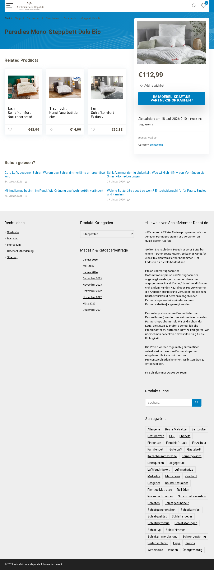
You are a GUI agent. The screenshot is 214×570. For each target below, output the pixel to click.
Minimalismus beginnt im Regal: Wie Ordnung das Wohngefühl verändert (54, 191)
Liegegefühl (177, 463)
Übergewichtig (192, 550)
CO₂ (172, 436)
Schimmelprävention (192, 496)
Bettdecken (33, 18)
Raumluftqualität (176, 483)
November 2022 (92, 297)
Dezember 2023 (92, 278)
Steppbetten (52, 18)
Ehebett (185, 436)
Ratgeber (154, 483)
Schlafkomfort (190, 509)
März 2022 (89, 303)
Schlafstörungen (186, 523)
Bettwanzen (156, 436)
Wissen (173, 550)
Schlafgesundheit (177, 503)
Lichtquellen (156, 463)
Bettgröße (199, 429)
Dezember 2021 (92, 309)
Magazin (12, 238)
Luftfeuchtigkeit (159, 469)
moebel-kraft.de (147, 137)
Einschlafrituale (176, 442)
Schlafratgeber (182, 516)
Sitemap (12, 257)
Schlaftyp (154, 529)
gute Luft (175, 449)
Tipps (176, 543)
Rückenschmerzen (160, 496)
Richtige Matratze (160, 489)
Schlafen (154, 503)
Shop (17, 18)
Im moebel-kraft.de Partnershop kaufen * (172, 98)
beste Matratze (176, 429)
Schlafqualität (157, 516)
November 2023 (92, 284)
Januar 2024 (90, 272)
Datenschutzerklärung (20, 251)
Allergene (154, 429)
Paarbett (191, 476)
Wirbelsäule (155, 550)
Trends (190, 543)
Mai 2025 (88, 265)
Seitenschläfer (158, 543)
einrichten (154, 442)
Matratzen (172, 476)
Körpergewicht (191, 456)
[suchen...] (196, 403)
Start (7, 18)
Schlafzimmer (175, 529)
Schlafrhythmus (158, 523)
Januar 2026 (90, 259)
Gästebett (194, 449)
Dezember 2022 (92, 291)
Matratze (154, 476)
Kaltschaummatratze (162, 456)
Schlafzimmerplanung (162, 536)
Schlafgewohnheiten (162, 509)
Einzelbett (199, 442)
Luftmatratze (184, 469)
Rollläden (183, 489)
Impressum (14, 244)
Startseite (13, 232)
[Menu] (10, 6)
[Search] (194, 6)
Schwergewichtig (194, 536)
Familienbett (156, 449)
